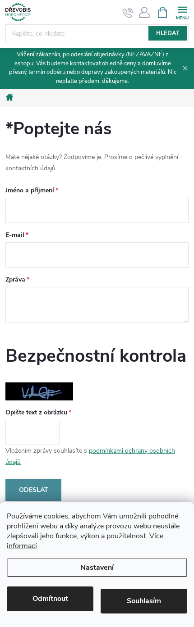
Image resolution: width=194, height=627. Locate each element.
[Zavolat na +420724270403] (128, 12)
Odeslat (33, 490)
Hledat (168, 33)
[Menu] (182, 12)
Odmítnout (50, 599)
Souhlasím (144, 601)
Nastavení (97, 567)
